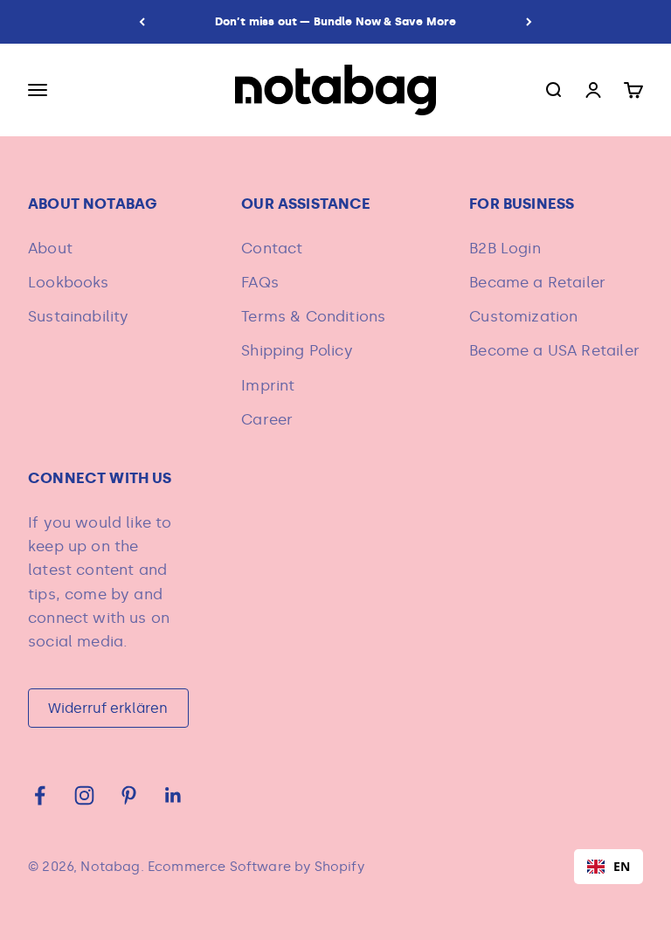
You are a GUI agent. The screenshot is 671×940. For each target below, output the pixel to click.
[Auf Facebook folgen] (40, 795)
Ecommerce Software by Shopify (256, 866)
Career (267, 419)
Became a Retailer (537, 282)
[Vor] (529, 21)
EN (621, 866)
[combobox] (608, 866)
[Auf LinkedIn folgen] (173, 795)
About (50, 248)
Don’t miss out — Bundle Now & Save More (336, 21)
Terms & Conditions (313, 316)
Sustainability (78, 316)
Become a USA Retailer (554, 350)
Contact (271, 248)
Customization (523, 316)
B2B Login (505, 248)
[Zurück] (142, 21)
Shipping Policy (297, 350)
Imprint (267, 385)
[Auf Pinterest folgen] (129, 795)
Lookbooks (68, 282)
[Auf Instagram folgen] (84, 795)
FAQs (260, 282)
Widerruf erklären (108, 708)
